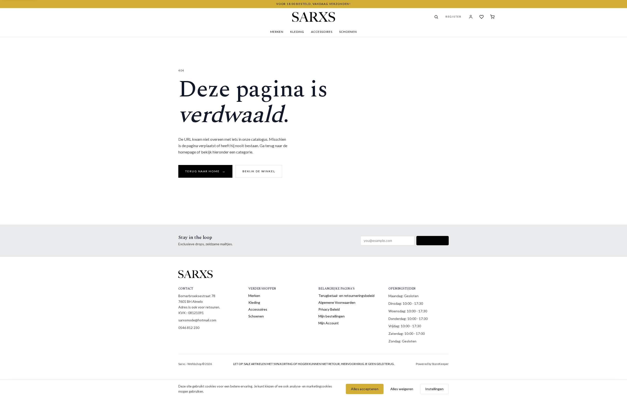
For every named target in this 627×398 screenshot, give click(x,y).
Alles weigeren (401, 389)
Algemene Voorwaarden (336, 302)
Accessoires (321, 32)
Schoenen (348, 32)
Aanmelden (433, 240)
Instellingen (434, 389)
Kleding (297, 32)
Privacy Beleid (329, 309)
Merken (277, 32)
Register (453, 16)
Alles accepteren (364, 389)
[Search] (436, 16)
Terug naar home (205, 171)
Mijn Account (328, 323)
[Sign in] (470, 16)
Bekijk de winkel (258, 171)
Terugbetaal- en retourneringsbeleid (346, 295)
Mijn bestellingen (331, 316)
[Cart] (492, 16)
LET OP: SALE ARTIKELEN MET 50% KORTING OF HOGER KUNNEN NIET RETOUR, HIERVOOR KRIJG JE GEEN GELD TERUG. (314, 364)
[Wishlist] (481, 16)
